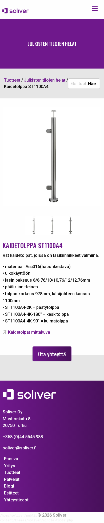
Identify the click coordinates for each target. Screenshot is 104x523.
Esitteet (11, 493)
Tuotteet (12, 472)
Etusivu (11, 458)
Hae (92, 84)
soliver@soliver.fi (20, 447)
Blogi (9, 486)
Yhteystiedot (16, 499)
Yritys (9, 465)
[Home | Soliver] (17, 11)
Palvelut (11, 479)
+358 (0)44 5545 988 (23, 436)
